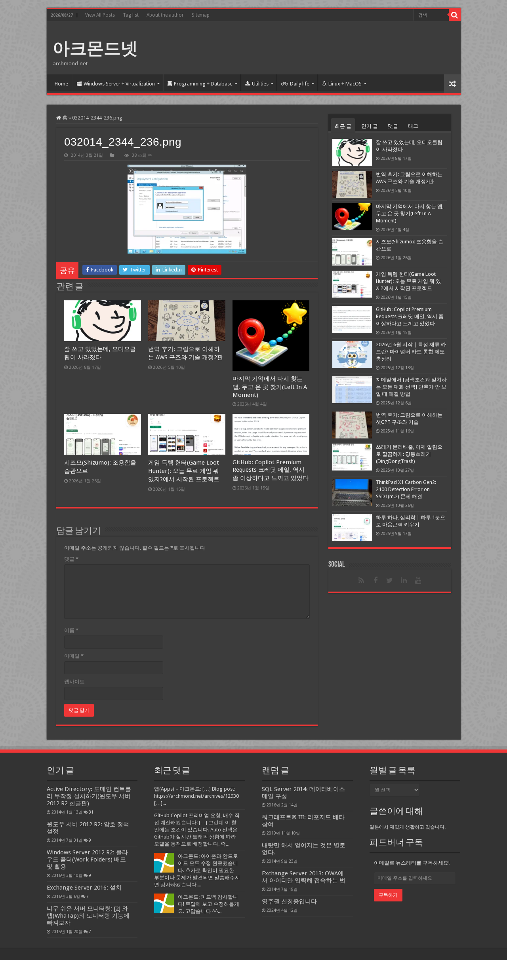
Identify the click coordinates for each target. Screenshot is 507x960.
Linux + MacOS (345, 84)
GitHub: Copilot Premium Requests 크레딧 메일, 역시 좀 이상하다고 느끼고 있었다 (271, 470)
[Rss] (361, 580)
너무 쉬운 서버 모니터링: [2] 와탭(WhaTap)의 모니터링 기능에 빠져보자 (88, 915)
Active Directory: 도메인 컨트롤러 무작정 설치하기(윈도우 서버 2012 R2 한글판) (89, 796)
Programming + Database (203, 84)
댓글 (71, 559)
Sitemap (201, 15)
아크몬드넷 (95, 48)
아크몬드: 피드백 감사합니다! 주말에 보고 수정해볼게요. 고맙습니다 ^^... (208, 904)
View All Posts (100, 15)
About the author (165, 15)
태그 (413, 126)
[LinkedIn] (404, 580)
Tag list (131, 15)
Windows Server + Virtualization (119, 84)
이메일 (74, 656)
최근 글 (343, 126)
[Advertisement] (310, 47)
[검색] (455, 15)
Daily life (299, 84)
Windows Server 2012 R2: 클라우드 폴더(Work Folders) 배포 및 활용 (87, 859)
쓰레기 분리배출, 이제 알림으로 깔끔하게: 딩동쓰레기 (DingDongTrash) (409, 454)
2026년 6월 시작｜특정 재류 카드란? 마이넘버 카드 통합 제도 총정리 (411, 352)
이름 (71, 630)
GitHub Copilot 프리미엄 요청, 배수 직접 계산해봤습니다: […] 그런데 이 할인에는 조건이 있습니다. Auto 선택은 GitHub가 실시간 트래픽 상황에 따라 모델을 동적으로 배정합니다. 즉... (197, 829)
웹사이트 (74, 682)
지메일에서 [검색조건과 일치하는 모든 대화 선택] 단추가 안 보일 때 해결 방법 (411, 387)
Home (61, 84)
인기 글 (369, 126)
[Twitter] (389, 580)
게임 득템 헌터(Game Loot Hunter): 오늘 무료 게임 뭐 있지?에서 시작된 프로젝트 (183, 471)
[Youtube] (418, 580)
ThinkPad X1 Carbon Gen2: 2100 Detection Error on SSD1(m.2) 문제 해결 (406, 489)
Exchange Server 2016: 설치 (84, 887)
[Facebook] (375, 580)
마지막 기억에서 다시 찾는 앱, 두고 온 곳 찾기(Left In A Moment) (270, 386)
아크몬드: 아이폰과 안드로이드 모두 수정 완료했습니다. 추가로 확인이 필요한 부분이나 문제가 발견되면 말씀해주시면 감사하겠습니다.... (197, 870)
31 (91, 812)
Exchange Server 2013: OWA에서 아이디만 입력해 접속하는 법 (303, 877)
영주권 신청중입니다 (289, 901)
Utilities (260, 84)
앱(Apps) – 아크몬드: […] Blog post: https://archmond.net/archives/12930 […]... (196, 796)
